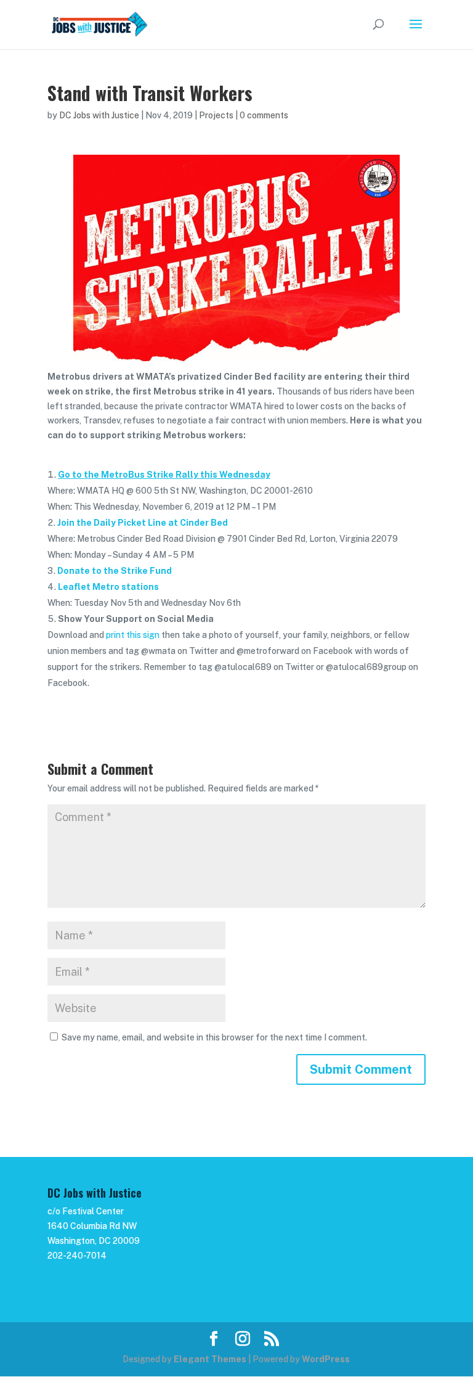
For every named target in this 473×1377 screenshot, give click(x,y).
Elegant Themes (210, 1359)
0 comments (264, 115)
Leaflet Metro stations (108, 587)
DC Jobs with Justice (99, 115)
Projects (216, 115)
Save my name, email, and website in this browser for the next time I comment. (214, 1037)
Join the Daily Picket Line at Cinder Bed (142, 523)
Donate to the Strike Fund (114, 571)
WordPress (326, 1359)
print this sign (133, 635)
